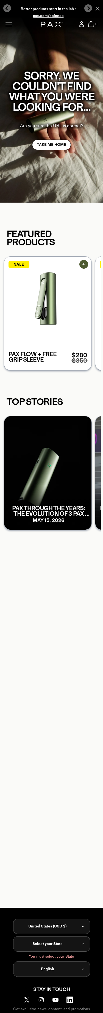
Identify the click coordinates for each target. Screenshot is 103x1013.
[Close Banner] (97, 8)
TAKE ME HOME (51, 144)
